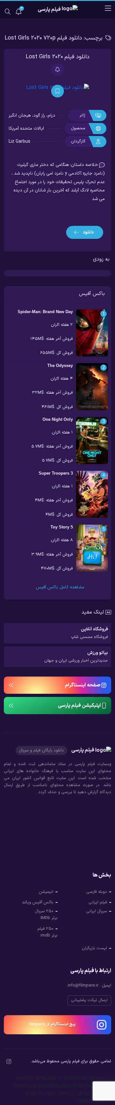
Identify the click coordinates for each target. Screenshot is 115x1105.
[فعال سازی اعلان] (57, 69)
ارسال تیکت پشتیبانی (89, 1000)
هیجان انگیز (20, 115)
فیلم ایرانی (97, 902)
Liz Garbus (19, 141)
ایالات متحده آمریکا (26, 128)
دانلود (88, 232)
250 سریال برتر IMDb (46, 915)
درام (51, 115)
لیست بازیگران (94, 948)
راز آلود (39, 115)
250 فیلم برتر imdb (47, 932)
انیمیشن (46, 892)
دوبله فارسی (96, 892)
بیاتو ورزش (76, 656)
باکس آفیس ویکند (37, 902)
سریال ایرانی (96, 911)
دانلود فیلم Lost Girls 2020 (57, 57)
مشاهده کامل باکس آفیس (59, 587)
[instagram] (8, 1062)
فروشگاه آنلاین (89, 633)
